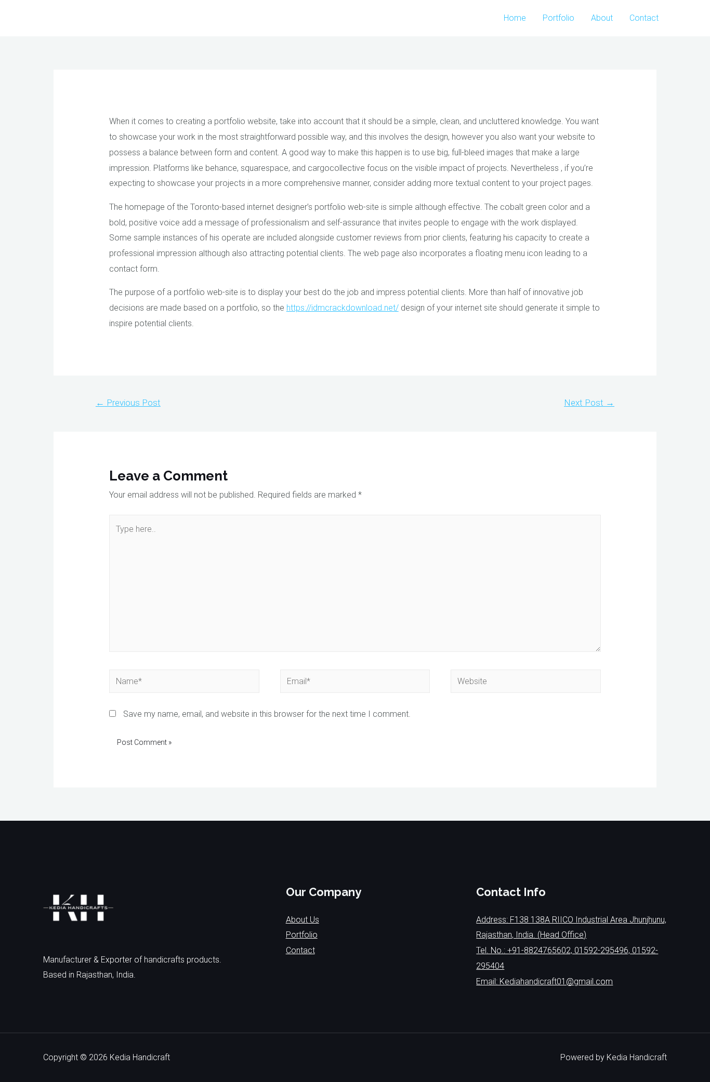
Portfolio (558, 18)
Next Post (589, 402)
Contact (644, 18)
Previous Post (128, 402)
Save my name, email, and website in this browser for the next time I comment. (267, 714)
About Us (302, 920)
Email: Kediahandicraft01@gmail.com (544, 981)
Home (515, 18)
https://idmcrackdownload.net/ (342, 308)
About (602, 18)
